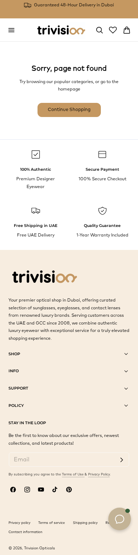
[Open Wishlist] (113, 30)
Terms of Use (73, 474)
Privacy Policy (99, 474)
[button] (11, 30)
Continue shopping (69, 109)
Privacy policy (19, 523)
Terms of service (51, 523)
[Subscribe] (122, 460)
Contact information (25, 532)
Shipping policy (85, 523)
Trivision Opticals (39, 548)
